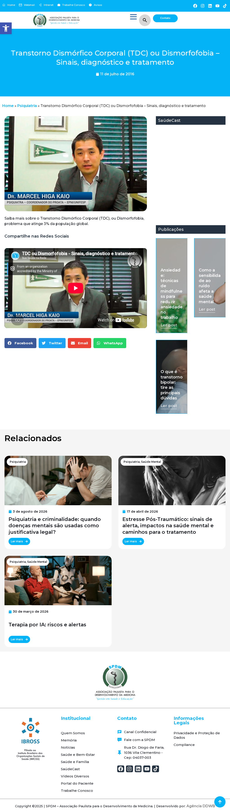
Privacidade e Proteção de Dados (197, 735)
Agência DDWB (200, 806)
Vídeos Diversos (75, 776)
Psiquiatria (27, 106)
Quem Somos (73, 733)
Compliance (184, 745)
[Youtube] (217, 6)
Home (8, 106)
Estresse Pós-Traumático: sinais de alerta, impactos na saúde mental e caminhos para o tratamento (168, 525)
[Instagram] (202, 6)
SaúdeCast (70, 769)
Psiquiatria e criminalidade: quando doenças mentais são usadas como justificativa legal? (55, 525)
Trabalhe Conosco (77, 790)
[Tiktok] (225, 6)
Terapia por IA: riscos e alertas (47, 625)
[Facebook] (195, 6)
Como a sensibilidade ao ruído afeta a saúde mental (210, 286)
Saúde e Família (75, 762)
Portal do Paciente (77, 783)
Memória (69, 740)
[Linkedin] (210, 6)
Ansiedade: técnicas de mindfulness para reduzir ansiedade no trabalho (172, 294)
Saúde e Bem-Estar (78, 754)
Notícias (68, 747)
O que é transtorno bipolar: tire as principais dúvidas (172, 384)
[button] (6, 28)
